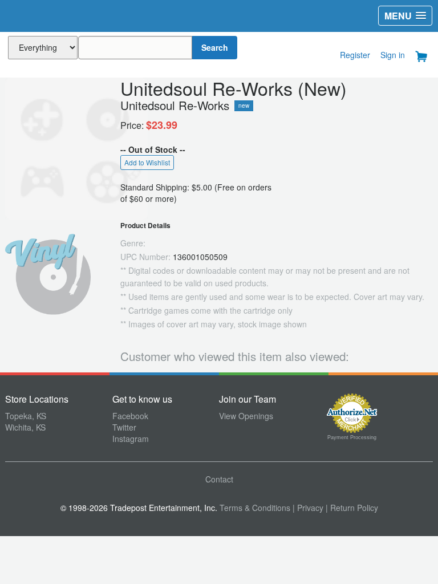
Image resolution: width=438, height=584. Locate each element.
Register (355, 54)
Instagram (130, 438)
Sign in (392, 54)
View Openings (246, 415)
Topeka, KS (25, 415)
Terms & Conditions (255, 507)
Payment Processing (351, 437)
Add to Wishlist (147, 162)
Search (214, 47)
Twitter (124, 427)
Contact (219, 479)
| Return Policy (352, 507)
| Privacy (308, 507)
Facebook (130, 415)
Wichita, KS (25, 427)
